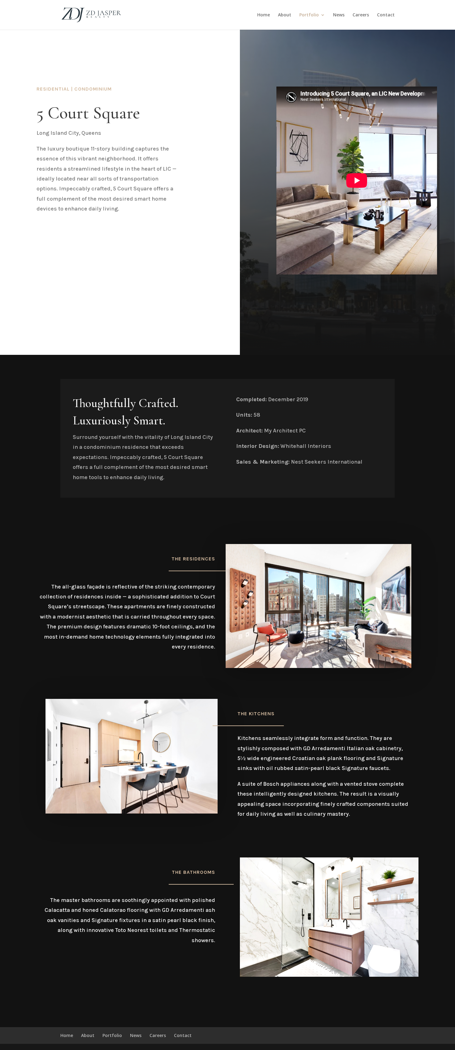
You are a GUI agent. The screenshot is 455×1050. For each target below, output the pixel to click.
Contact (386, 15)
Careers (361, 15)
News (338, 15)
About (284, 15)
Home (263, 15)
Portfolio (309, 15)
